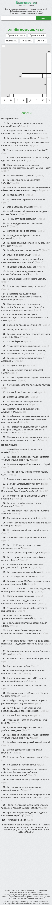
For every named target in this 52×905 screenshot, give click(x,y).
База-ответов (26, 2)
